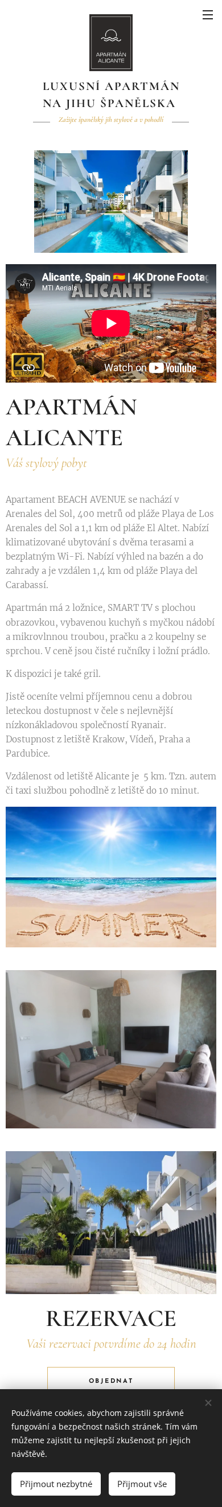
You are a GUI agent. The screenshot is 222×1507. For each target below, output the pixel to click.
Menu (207, 14)
